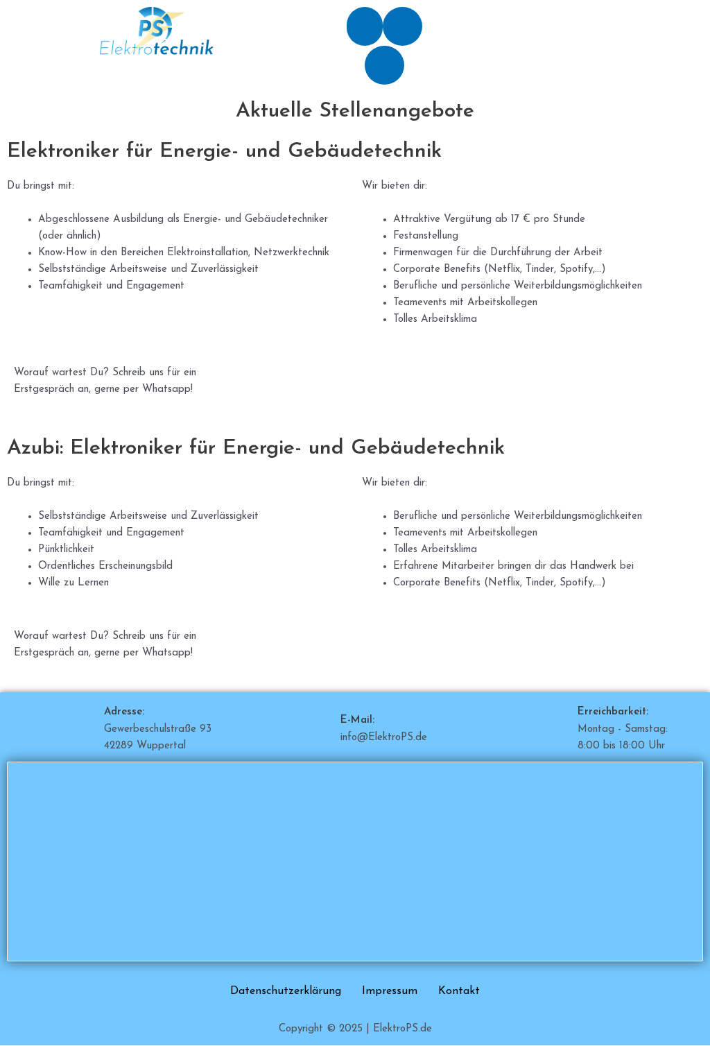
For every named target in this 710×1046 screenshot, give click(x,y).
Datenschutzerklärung (285, 991)
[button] (365, 26)
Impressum (389, 991)
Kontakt (459, 991)
